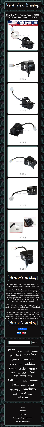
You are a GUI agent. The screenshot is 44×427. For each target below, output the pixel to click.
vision (32, 360)
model (31, 385)
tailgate (35, 351)
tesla (13, 372)
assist (22, 368)
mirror (33, 368)
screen (25, 359)
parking (29, 363)
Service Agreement (23, 421)
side (19, 373)
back (18, 355)
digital (30, 394)
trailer (25, 381)
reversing (23, 376)
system (15, 359)
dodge (30, 375)
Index (23, 407)
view (12, 368)
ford (32, 372)
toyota (13, 364)
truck (15, 384)
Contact (23, 414)
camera (14, 379)
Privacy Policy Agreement (22, 418)
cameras (34, 380)
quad (23, 393)
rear (11, 350)
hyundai (23, 385)
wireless (22, 397)
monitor (30, 355)
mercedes (20, 351)
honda (27, 351)
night (20, 364)
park (15, 394)
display (24, 373)
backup (29, 389)
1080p (15, 375)
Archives (23, 411)
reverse (15, 389)
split (12, 355)
